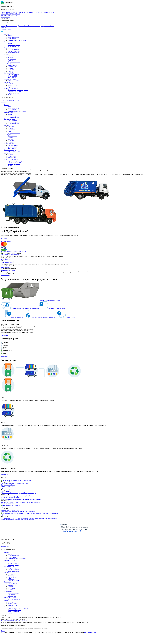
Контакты (7, 82)
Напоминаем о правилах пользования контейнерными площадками (21, 502)
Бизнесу (6, 34)
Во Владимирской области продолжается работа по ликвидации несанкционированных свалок (29, 518)
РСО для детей (12, 77)
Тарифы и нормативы (14, 45)
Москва (3, 12)
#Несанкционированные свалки (24, 519)
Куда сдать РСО (12, 76)
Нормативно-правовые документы (18, 90)
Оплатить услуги (12, 15)
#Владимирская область (8, 485)
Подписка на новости (14, 62)
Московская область (11, 12)
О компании (7, 63)
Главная (10, 43)
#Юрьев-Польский (6, 497)
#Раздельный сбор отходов (8, 511)
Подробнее (4, 238)
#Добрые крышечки (29, 511)
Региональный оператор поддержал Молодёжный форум (17, 496)
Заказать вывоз (5, 259)
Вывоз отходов (12, 38)
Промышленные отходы (8, 270)
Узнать (3, 631)
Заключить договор (13, 37)
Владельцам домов (9, 48)
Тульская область (23, 12)
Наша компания (12, 65)
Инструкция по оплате (7, 251)
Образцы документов (14, 93)
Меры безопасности (20, 251)
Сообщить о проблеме (70, 531)
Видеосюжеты (12, 59)
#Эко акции (19, 511)
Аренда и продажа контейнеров (17, 40)
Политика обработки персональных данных (14, 620)
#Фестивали (15, 497)
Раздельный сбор (9, 73)
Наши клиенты (12, 66)
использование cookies (90, 632)
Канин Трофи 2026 (6, 491)
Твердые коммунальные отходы (10, 254)
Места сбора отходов (10, 79)
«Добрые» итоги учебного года (10, 510)
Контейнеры (11, 69)
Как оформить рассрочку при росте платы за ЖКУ (15, 483)
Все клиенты (4, 335)
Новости (6, 54)
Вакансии (3, 15)
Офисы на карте (12, 85)
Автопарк (10, 68)
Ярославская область (34, 12)
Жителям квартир (9, 42)
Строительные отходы (7, 262)
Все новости (11, 55)
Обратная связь (5, 17)
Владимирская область (47, 12)
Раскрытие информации (11, 88)
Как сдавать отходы (13, 74)
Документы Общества (14, 91)
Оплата (10, 94)
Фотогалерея (11, 57)
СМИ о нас (11, 60)
